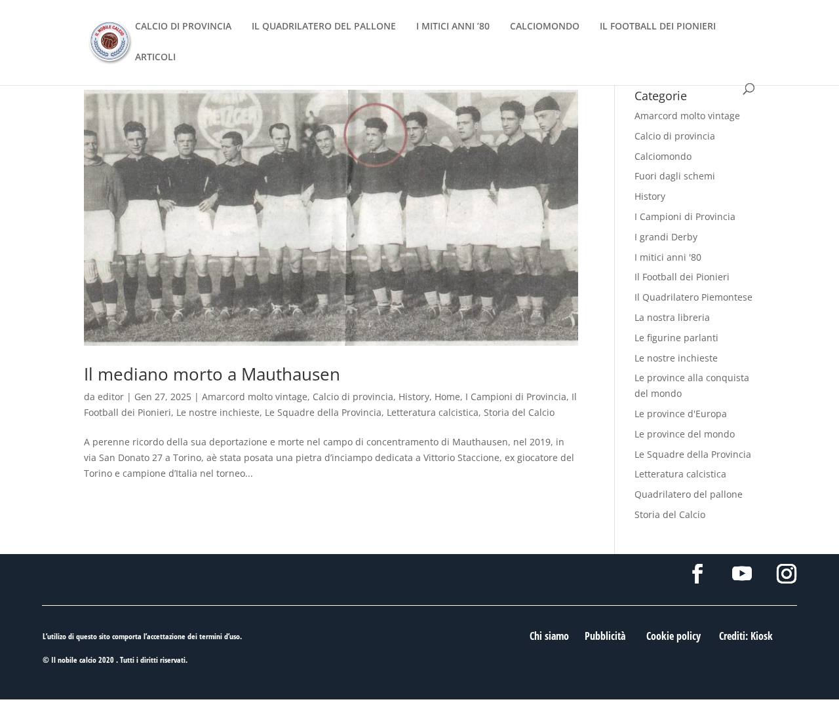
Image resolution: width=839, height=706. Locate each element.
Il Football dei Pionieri (682, 276)
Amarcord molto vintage (254, 396)
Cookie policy (673, 636)
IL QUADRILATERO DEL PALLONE (324, 27)
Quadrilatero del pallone (688, 494)
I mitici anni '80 (667, 257)
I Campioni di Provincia (515, 396)
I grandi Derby (665, 237)
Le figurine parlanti (676, 337)
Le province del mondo (684, 434)
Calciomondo (663, 156)
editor (111, 396)
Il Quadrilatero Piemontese (693, 297)
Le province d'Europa (680, 413)
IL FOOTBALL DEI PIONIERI (658, 27)
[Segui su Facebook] (697, 573)
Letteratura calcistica (432, 412)
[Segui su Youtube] (742, 573)
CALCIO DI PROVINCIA (183, 27)
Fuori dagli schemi (674, 176)
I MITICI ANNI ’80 (453, 27)
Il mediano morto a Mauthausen (212, 374)
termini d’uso (219, 636)
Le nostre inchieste (218, 412)
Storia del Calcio (519, 412)
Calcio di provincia (353, 396)
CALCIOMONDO (544, 27)
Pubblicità (605, 636)
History (414, 396)
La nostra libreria (672, 317)
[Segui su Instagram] (786, 573)
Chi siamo (549, 636)
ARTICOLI (155, 57)
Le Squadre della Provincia (323, 412)
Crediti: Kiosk (746, 636)
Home (447, 396)
